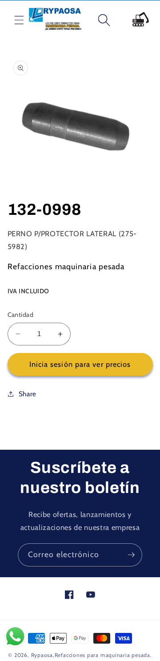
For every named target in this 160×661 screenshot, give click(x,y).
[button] (12, 20)
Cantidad (21, 315)
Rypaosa (42, 655)
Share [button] (27, 394)
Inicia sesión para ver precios (80, 364)
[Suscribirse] (131, 555)
